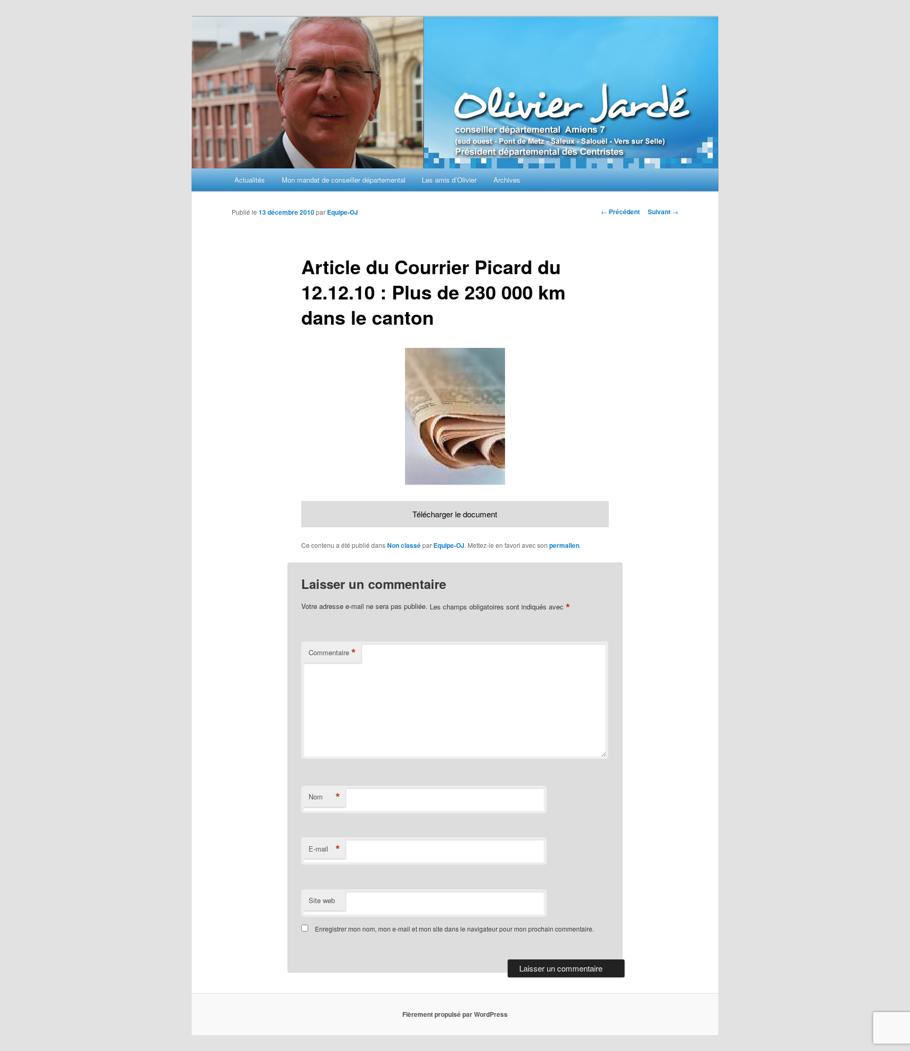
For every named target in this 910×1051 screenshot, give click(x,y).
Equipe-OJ (342, 212)
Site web (322, 900)
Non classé (404, 545)
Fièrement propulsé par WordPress (455, 1014)
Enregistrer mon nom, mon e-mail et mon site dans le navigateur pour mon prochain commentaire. (454, 928)
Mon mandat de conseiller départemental (343, 180)
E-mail (324, 848)
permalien (564, 545)
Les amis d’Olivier (449, 180)
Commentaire (332, 652)
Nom (324, 796)
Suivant (663, 211)
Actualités (249, 180)
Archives (506, 180)
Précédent (620, 211)
